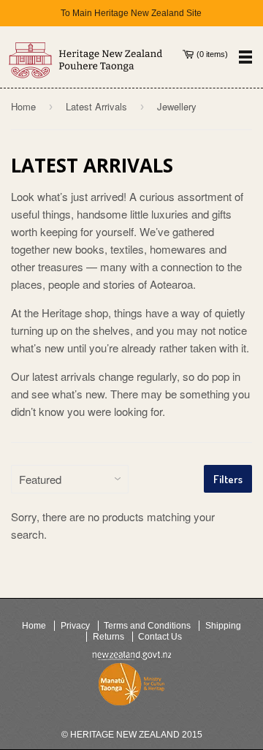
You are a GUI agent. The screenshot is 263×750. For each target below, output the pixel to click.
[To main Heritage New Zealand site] (86, 60)
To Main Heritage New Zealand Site (131, 13)
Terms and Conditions (147, 625)
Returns (108, 636)
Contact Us (160, 636)
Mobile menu (245, 56)
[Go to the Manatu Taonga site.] (131, 687)
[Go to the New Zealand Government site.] (131, 655)
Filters (228, 479)
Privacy (75, 625)
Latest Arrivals (96, 106)
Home (23, 106)
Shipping (223, 625)
